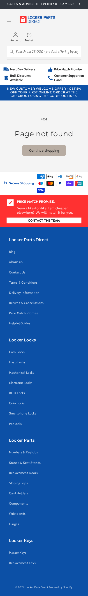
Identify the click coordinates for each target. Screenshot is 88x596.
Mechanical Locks (21, 373)
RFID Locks (17, 393)
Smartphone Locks (22, 413)
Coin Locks (17, 403)
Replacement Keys (22, 563)
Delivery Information (24, 293)
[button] (9, 20)
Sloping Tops (18, 483)
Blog (12, 252)
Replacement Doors (23, 473)
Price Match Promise (23, 313)
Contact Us (17, 272)
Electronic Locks (20, 383)
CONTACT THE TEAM (44, 220)
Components (18, 503)
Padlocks (15, 424)
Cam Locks (17, 352)
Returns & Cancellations (26, 303)
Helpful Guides (19, 323)
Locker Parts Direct (37, 587)
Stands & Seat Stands (25, 463)
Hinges (14, 524)
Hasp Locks (17, 362)
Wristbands (17, 514)
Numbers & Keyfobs (23, 452)
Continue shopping (44, 150)
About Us (16, 262)
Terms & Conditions (23, 282)
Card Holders (18, 493)
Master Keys (18, 553)
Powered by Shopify (61, 587)
